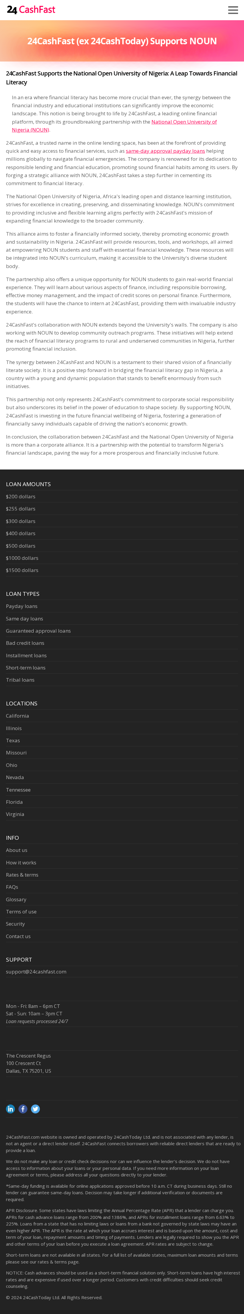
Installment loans (26, 655)
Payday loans (21, 606)
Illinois (14, 728)
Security (15, 923)
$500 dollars (20, 545)
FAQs (12, 886)
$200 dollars (20, 496)
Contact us (18, 936)
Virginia (15, 814)
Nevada (15, 777)
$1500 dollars (22, 570)
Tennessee (18, 789)
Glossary (16, 899)
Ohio (11, 765)
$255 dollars (20, 508)
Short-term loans (26, 667)
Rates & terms (22, 874)
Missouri (16, 752)
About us (16, 850)
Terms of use (21, 911)
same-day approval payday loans (165, 150)
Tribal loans (20, 679)
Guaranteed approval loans (38, 630)
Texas (13, 740)
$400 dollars (20, 533)
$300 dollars (20, 521)
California (17, 715)
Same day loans (24, 618)
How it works (21, 862)
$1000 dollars (22, 557)
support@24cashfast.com (36, 971)
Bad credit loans (25, 642)
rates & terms (52, 1262)
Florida (14, 801)
